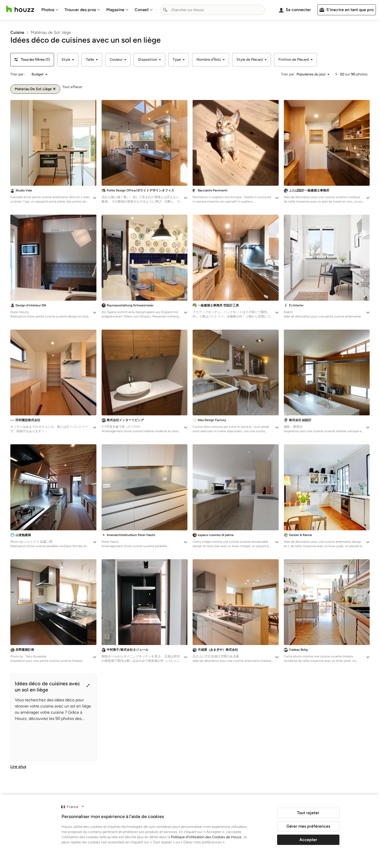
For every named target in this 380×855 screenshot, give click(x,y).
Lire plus (18, 766)
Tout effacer (72, 87)
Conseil (142, 9)
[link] (17, 32)
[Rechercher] (165, 10)
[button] (32, 59)
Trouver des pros (80, 9)
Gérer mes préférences (308, 826)
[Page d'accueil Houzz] (20, 9)
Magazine (115, 9)
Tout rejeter (308, 812)
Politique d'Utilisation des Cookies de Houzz (206, 837)
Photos (47, 9)
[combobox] (212, 10)
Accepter (308, 839)
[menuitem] (50, 10)
